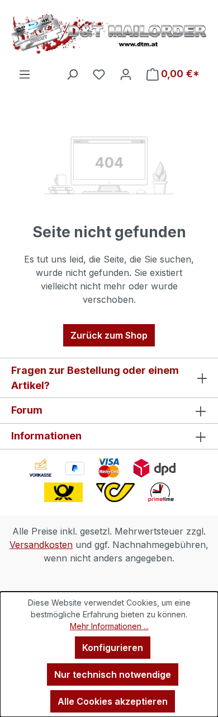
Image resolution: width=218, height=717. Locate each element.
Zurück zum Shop (109, 335)
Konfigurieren (112, 647)
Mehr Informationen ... (109, 626)
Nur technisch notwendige (112, 674)
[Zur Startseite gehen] (109, 33)
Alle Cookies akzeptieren (113, 701)
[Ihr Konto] (125, 74)
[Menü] (24, 74)
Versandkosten (41, 544)
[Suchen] (72, 74)
